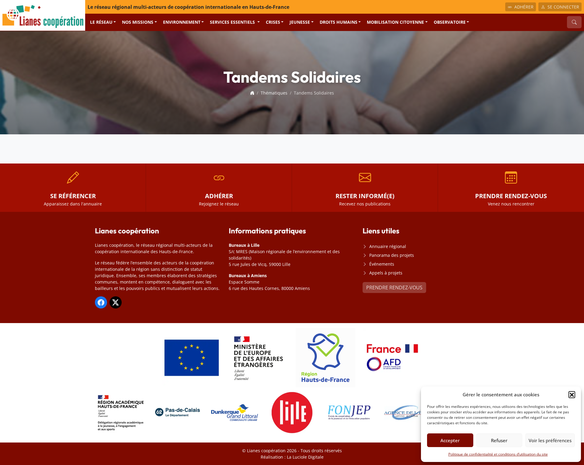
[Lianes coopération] (42, 15)
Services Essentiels (233, 22)
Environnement (181, 22)
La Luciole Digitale (305, 457)
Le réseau (101, 22)
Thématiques (274, 93)
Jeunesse (300, 22)
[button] (572, 394)
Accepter (450, 440)
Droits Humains (338, 22)
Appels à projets (385, 273)
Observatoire (450, 22)
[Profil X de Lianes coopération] (115, 302)
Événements (381, 264)
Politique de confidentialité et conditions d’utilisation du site (498, 454)
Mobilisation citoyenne (395, 22)
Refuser (499, 440)
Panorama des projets (391, 255)
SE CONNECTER (563, 7)
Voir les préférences (550, 440)
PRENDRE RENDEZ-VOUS (394, 287)
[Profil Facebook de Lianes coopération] (101, 302)
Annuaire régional (387, 246)
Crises (273, 22)
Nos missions (137, 22)
